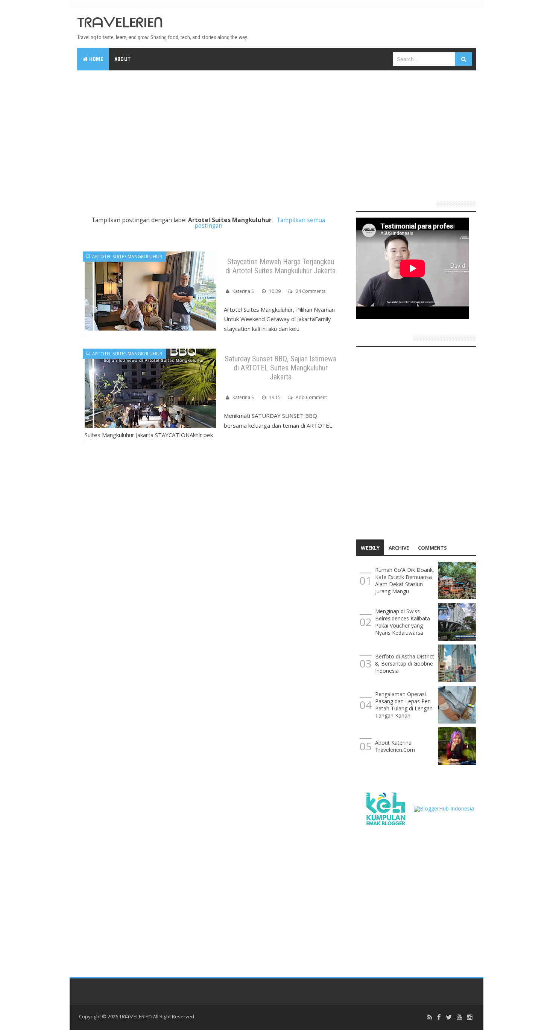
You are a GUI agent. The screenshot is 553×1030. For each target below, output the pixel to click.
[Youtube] (459, 1017)
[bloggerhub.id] (444, 808)
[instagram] (469, 1017)
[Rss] (429, 1017)
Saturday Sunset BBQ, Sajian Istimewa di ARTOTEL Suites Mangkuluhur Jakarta (280, 367)
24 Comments (310, 291)
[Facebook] (439, 1017)
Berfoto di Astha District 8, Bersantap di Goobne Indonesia (404, 663)
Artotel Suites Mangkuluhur (126, 256)
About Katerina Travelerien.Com (395, 746)
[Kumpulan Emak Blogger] (385, 808)
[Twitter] (449, 1017)
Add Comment (311, 397)
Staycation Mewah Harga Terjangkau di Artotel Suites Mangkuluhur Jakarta (280, 266)
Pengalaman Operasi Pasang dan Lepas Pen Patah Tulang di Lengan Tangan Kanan (404, 704)
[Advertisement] (276, 132)
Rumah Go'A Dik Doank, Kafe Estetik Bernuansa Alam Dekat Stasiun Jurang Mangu (404, 580)
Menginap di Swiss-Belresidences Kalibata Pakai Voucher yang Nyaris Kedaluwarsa (402, 622)
